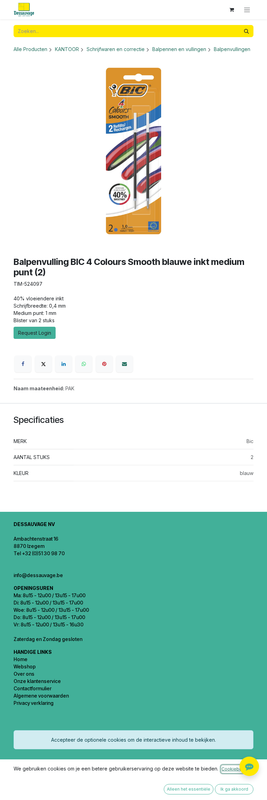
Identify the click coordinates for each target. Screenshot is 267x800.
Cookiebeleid (235, 769)
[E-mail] (124, 364)
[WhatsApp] (83, 364)
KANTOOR (67, 49)
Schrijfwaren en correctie (116, 49)
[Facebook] (23, 364)
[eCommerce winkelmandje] (231, 9)
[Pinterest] (104, 364)
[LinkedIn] (63, 364)
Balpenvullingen (232, 49)
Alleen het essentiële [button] (188, 789)
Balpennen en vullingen (179, 49)
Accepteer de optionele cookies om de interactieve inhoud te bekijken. (133, 740)
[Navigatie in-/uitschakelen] (247, 10)
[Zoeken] (246, 31)
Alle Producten (30, 49)
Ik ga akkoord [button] (234, 789)
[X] (43, 364)
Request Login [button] (34, 333)
